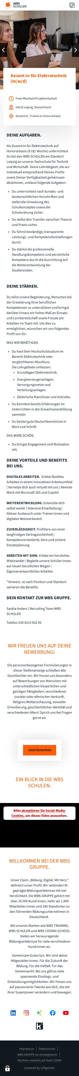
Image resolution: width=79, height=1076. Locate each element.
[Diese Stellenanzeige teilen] (71, 5)
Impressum (26, 1049)
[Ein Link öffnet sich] (15, 5)
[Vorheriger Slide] (3, 50)
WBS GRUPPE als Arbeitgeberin (37, 1055)
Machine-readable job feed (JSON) (39, 1060)
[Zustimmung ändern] (7, 1068)
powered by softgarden (39, 1068)
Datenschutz (47, 1049)
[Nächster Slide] (75, 50)
